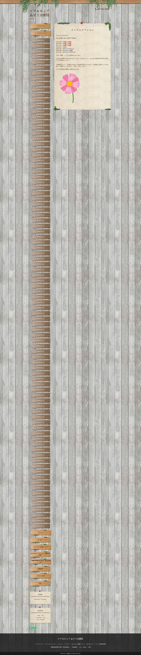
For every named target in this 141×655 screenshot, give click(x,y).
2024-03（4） (41, 198)
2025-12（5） (41, 84)
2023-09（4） (41, 231)
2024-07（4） (41, 176)
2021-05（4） (41, 384)
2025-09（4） (41, 100)
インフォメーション (41, 33)
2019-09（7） (41, 493)
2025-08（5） (41, 105)
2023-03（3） (41, 264)
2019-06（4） (41, 509)
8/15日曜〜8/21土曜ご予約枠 (66, 38)
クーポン (40, 540)
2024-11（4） (41, 155)
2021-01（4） (41, 406)
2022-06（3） (41, 313)
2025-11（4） (41, 89)
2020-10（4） (41, 422)
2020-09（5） (41, 427)
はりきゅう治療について (41, 547)
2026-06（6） (41, 51)
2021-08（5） (41, 367)
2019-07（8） (41, 504)
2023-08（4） (41, 236)
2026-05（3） (41, 56)
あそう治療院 (67, 653)
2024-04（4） (41, 193)
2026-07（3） (41, 45)
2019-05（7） (41, 515)
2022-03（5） (41, 329)
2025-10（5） (41, 95)
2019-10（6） (41, 487)
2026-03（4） (41, 67)
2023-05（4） (41, 253)
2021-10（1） (41, 356)
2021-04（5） (41, 389)
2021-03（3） (41, 395)
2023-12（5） (41, 215)
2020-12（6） (41, 411)
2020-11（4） (41, 416)
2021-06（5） (41, 378)
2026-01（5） (41, 78)
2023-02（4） (41, 269)
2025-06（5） (41, 116)
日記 (40, 583)
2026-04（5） (41, 62)
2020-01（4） (41, 471)
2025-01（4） (41, 144)
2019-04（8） (41, 520)
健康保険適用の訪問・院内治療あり (40, 561)
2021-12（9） (41, 346)
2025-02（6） (41, 138)
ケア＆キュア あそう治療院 (70, 639)
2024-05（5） (41, 187)
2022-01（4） (41, 340)
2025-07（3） (41, 111)
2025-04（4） (41, 127)
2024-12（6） (41, 149)
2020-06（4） (41, 444)
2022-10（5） (41, 291)
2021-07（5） (41, 373)
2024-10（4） (41, 160)
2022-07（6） (41, 307)
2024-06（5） (41, 182)
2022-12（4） (41, 280)
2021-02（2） (41, 400)
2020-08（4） (41, 433)
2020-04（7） (41, 455)
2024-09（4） (41, 165)
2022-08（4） (41, 302)
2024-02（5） (41, 204)
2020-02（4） (41, 466)
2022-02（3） (41, 335)
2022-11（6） (41, 286)
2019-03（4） (41, 526)
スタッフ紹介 (41, 576)
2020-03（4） (41, 460)
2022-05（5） (41, 318)
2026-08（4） (41, 40)
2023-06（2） (41, 247)
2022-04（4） (41, 324)
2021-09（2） (41, 362)
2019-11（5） (41, 482)
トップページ (40, 26)
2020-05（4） (41, 449)
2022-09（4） (41, 296)
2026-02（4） (41, 73)
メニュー (41, 532)
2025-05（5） (41, 122)
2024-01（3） (41, 209)
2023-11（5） (41, 220)
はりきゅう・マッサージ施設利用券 (40, 554)
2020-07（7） (41, 438)
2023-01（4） (41, 275)
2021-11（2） (41, 351)
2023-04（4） (41, 258)
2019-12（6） (41, 477)
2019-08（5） (41, 498)
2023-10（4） (41, 226)
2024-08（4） (41, 171)
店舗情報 (40, 569)
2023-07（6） (41, 242)
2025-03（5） (41, 133)
